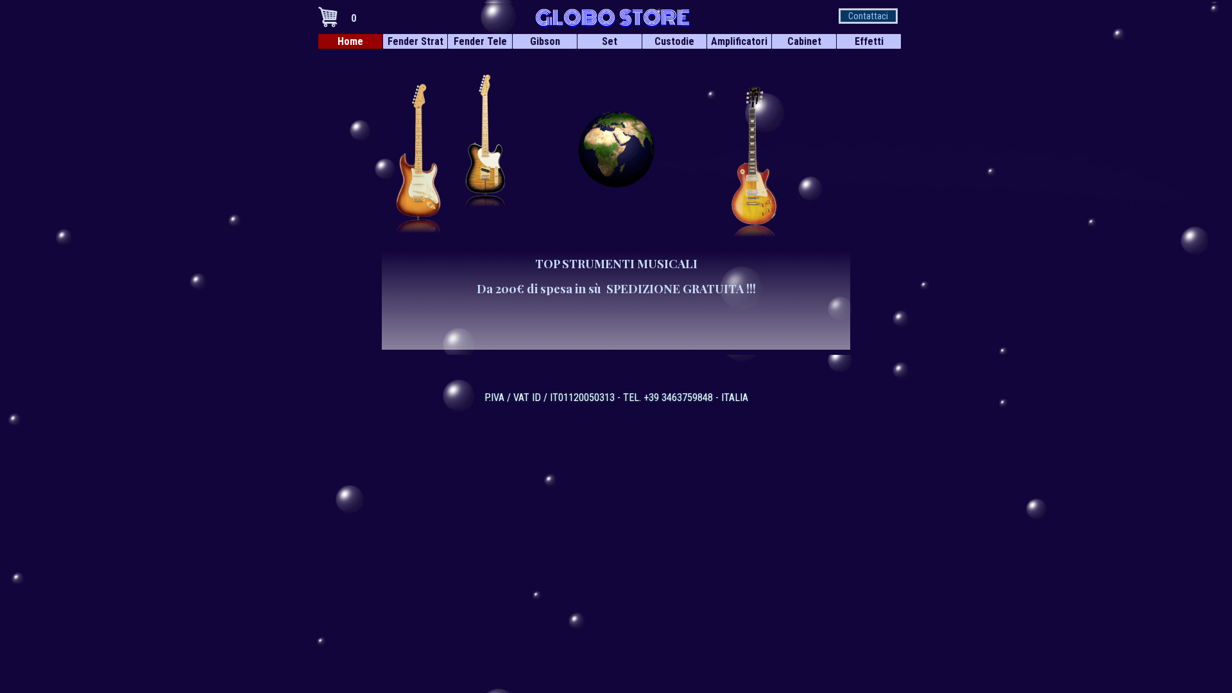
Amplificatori (739, 41)
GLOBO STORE (612, 18)
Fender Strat (415, 41)
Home (350, 41)
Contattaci (868, 16)
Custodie (674, 41)
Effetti (869, 41)
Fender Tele (480, 41)
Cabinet (804, 41)
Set (609, 41)
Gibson (545, 41)
